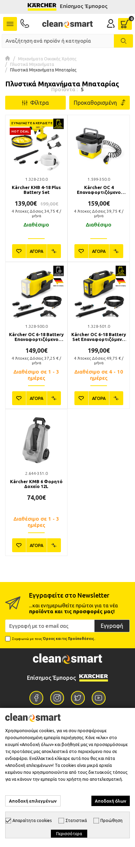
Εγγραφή (112, 626)
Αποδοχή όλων (110, 800)
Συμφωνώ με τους (53, 639)
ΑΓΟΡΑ (36, 251)
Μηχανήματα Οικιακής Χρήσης (47, 59)
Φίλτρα (38, 103)
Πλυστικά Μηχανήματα (32, 64)
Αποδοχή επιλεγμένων (33, 800)
